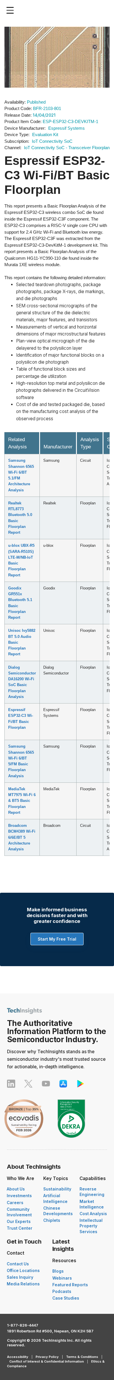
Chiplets (51, 1220)
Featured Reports (70, 1284)
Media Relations (23, 1284)
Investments (19, 1195)
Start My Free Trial (57, 939)
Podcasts (61, 1291)
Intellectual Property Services (91, 1226)
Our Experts (19, 1221)
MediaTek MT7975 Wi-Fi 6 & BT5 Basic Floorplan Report (22, 801)
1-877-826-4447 (22, 1325)
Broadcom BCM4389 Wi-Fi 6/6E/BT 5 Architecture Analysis (21, 837)
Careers (15, 1202)
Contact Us (18, 1264)
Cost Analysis (93, 1213)
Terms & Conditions (82, 1357)
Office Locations (23, 1270)
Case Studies (65, 1298)
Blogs (58, 1271)
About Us (16, 1189)
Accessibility (17, 1357)
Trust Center (19, 1228)
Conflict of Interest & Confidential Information (46, 1361)
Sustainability (57, 1189)
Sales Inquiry (20, 1277)
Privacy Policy (47, 1357)
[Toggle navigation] (11, 10)
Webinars (62, 1278)
